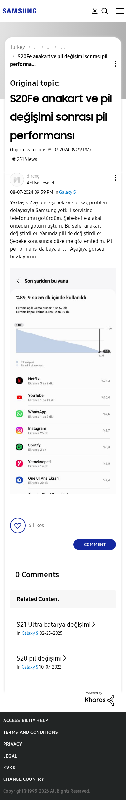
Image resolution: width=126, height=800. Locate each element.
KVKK (9, 767)
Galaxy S (67, 192)
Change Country (23, 779)
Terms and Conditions (30, 732)
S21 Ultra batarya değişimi (54, 624)
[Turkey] (19, 10)
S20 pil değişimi (39, 658)
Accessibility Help (25, 720)
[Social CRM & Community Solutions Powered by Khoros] (99, 698)
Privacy (12, 744)
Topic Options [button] (104, 64)
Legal (10, 756)
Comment (95, 544)
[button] (104, 178)
